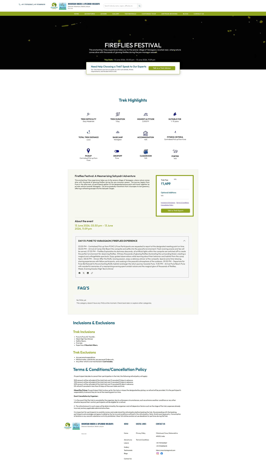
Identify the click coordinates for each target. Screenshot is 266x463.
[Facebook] (161, 453)
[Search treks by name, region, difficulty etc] (139, 6)
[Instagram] (157, 453)
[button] (79, 273)
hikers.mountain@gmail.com (165, 450)
